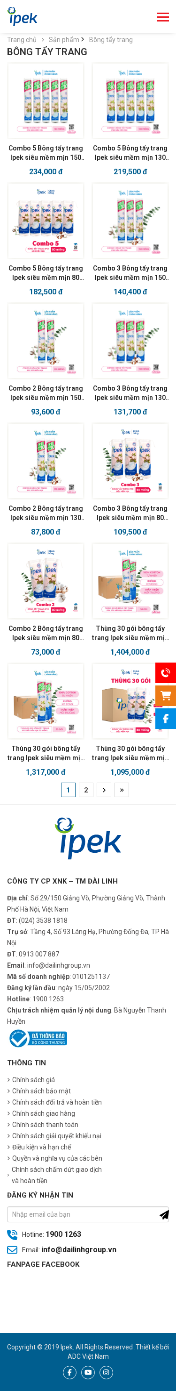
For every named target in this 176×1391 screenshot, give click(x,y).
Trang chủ (22, 39)
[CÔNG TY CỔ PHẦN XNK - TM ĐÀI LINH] (22, 17)
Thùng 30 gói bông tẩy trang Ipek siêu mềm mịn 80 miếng (130, 754)
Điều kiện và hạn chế (41, 1147)
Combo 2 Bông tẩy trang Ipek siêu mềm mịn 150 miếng (45, 393)
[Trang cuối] (122, 790)
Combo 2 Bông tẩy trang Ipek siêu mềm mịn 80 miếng (45, 633)
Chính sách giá (33, 1080)
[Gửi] (164, 1214)
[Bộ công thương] (37, 1037)
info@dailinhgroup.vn (78, 1249)
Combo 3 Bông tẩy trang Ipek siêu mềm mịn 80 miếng (130, 513)
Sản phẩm (65, 39)
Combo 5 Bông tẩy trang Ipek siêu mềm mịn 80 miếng (45, 273)
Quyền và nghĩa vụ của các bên (57, 1158)
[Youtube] (88, 1372)
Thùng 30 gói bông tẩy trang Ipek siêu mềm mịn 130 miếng (46, 754)
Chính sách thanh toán (45, 1124)
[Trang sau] (104, 790)
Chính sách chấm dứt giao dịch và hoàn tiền (57, 1175)
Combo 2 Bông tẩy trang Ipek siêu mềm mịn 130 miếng (45, 513)
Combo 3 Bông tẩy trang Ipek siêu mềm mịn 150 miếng (130, 273)
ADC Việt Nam (88, 1356)
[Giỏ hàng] (165, 695)
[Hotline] (165, 673)
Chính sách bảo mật (41, 1091)
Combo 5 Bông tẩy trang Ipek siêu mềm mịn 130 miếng (130, 153)
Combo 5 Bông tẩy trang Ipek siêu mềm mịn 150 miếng (45, 153)
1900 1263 (63, 1234)
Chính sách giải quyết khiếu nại (56, 1136)
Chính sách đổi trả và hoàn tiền (57, 1102)
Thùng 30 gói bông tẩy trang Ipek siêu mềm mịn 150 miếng (130, 633)
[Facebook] (70, 1372)
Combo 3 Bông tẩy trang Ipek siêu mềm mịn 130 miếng (130, 393)
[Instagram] (106, 1372)
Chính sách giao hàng (43, 1113)
